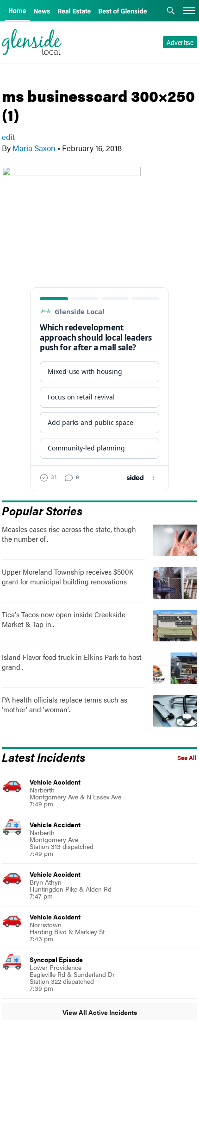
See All (187, 758)
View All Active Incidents (99, 1012)
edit (8, 136)
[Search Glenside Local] (171, 11)
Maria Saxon (34, 147)
